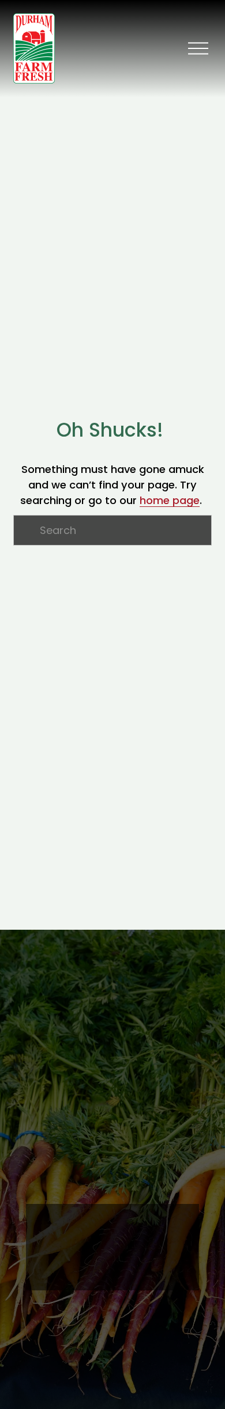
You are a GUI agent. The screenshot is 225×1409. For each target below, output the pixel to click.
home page (170, 500)
